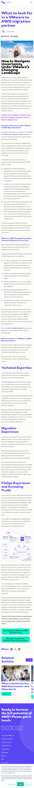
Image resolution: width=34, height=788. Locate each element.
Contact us (17, 728)
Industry (3, 756)
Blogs (2, 759)
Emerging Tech (5, 749)
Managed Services (6, 745)
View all (29, 660)
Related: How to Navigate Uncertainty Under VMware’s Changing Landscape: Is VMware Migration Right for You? (16, 117)
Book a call (6, 728)
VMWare (15, 36)
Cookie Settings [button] (12, 784)
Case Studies (4, 762)
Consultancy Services (7, 739)
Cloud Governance (6, 742)
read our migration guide (15, 328)
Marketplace (4, 752)
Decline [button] (29, 784)
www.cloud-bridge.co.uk (7, 735)
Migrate (6, 36)
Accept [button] (20, 784)
